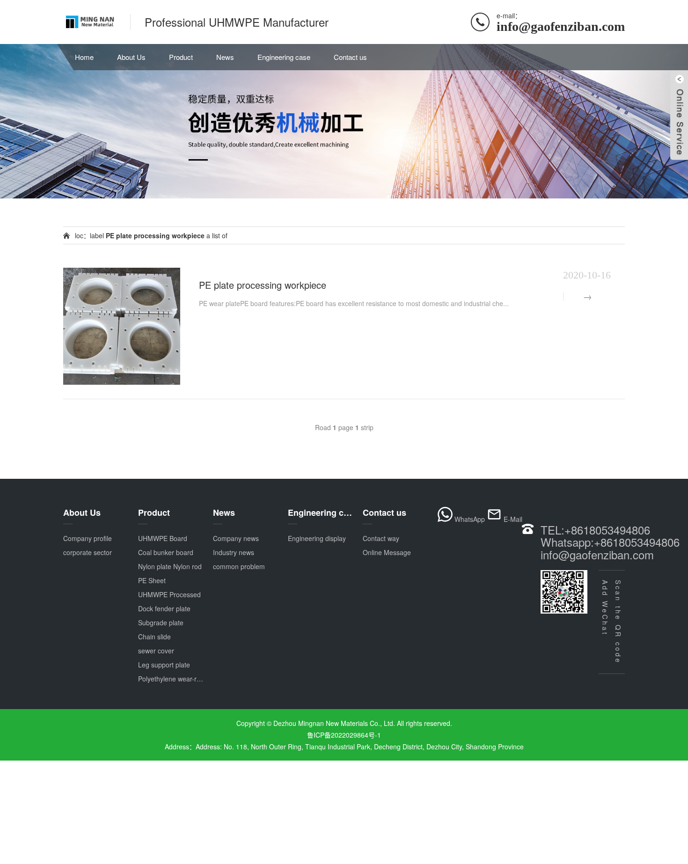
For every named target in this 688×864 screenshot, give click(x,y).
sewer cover (156, 650)
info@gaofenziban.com (597, 554)
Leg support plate (164, 664)
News (225, 57)
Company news (236, 538)
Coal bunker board (165, 552)
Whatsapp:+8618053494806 (610, 542)
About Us (131, 57)
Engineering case (283, 57)
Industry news (233, 552)
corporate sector (87, 552)
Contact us (350, 57)
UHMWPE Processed (169, 594)
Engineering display (317, 538)
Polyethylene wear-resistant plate (187, 678)
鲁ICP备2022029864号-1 (344, 735)
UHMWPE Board (162, 538)
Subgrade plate (160, 622)
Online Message (387, 552)
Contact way (381, 538)
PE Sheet (152, 580)
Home (84, 57)
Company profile (87, 538)
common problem (239, 566)
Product (181, 57)
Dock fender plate (164, 608)
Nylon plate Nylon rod (170, 566)
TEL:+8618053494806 (595, 529)
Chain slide (154, 636)
